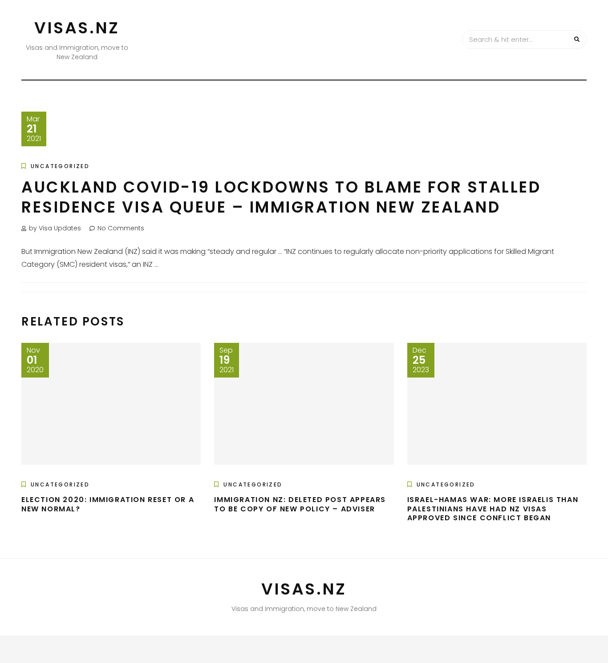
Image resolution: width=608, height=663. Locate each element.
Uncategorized (60, 166)
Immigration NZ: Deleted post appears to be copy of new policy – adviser (300, 504)
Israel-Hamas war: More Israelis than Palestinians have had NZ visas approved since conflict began (493, 508)
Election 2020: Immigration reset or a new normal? (107, 504)
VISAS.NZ (77, 27)
